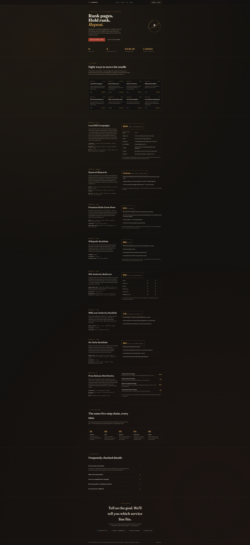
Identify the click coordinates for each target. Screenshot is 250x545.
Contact (131, 2)
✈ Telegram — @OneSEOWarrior (118, 530)
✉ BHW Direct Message (134, 530)
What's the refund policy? (95, 474)
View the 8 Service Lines (96, 39)
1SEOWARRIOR (93, 2)
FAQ (127, 2)
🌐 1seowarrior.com (102, 530)
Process (122, 2)
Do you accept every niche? (96, 466)
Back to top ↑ (159, 542)
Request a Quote (156, 2)
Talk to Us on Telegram (114, 39)
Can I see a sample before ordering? (98, 479)
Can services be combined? (96, 489)
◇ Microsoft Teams (147, 530)
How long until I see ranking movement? (100, 484)
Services (117, 2)
